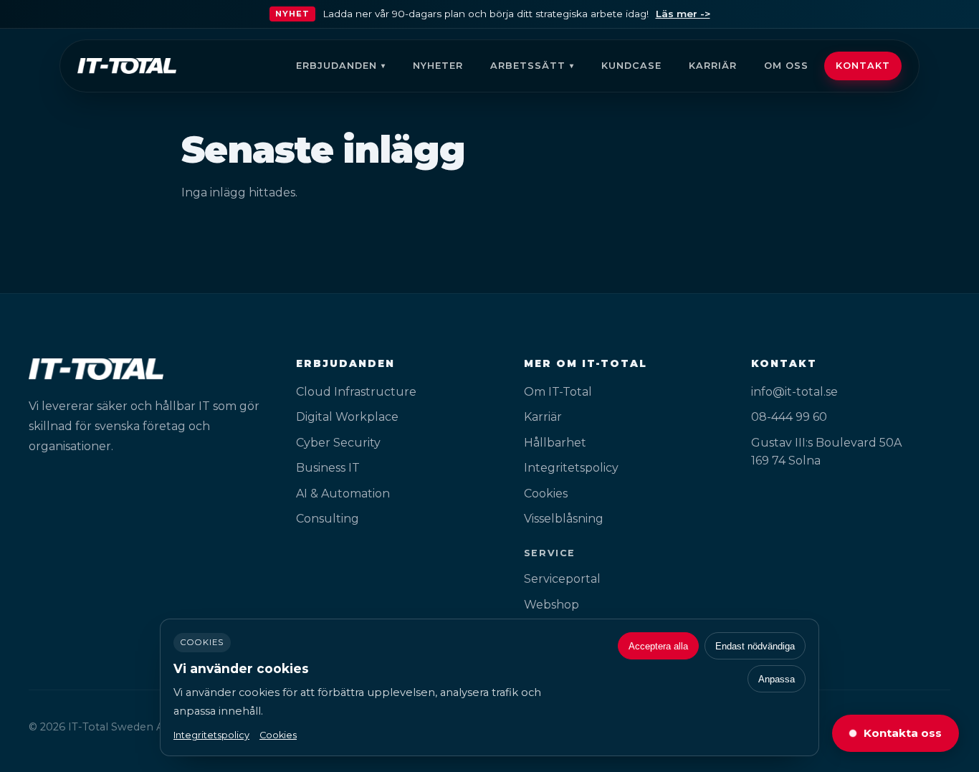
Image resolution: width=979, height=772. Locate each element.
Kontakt (863, 65)
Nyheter (438, 65)
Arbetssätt (527, 65)
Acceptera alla (658, 646)
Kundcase (631, 65)
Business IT (328, 468)
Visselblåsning (563, 518)
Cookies (546, 493)
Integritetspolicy (571, 468)
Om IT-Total (558, 392)
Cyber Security (338, 442)
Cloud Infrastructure (356, 392)
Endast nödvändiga (755, 646)
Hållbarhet (555, 442)
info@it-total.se (794, 392)
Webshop (551, 604)
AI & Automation (343, 493)
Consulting (327, 518)
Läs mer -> (683, 13)
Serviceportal (562, 579)
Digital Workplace (347, 417)
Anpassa (776, 679)
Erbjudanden (336, 65)
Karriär (713, 65)
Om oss (786, 65)
